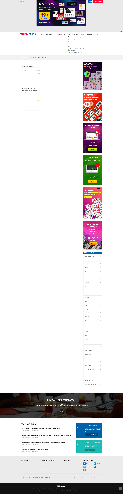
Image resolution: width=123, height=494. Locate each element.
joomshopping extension (93, 373)
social (93, 320)
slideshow (93, 275)
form (93, 346)
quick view (93, 327)
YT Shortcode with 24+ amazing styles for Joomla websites (29, 91)
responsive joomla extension (93, 384)
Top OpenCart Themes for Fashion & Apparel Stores (35, 449)
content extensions (93, 350)
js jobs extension (93, 380)
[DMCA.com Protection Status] (61, 486)
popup (93, 267)
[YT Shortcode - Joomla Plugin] (92, 169)
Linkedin (98, 463)
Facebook (88, 463)
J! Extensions (36, 57)
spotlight (93, 297)
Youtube (88, 470)
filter (93, 324)
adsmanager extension (93, 376)
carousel (93, 282)
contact (93, 305)
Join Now (61, 411)
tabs (93, 286)
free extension (93, 260)
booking (93, 342)
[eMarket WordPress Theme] (92, 106)
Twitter (87, 466)
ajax (93, 263)
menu (93, 271)
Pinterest (98, 466)
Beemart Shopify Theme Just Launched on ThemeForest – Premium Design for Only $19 (43, 442)
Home (31, 57)
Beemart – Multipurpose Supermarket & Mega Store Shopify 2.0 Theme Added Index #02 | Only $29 (46, 435)
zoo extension (93, 365)
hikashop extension (93, 369)
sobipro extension (93, 361)
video (93, 335)
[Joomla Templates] (28, 34)
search (93, 339)
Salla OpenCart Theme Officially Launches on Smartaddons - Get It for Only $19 (41, 428)
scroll (93, 278)
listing (93, 309)
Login (90, 1)
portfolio (93, 301)
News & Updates (26, 430)
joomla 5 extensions (93, 256)
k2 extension (93, 354)
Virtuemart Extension (93, 358)
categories (93, 312)
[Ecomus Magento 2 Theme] (92, 76)
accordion (93, 290)
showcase (93, 316)
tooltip (93, 293)
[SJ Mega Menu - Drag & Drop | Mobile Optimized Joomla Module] (92, 138)
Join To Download (98, 1)
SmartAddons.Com (43, 490)
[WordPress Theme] (92, 202)
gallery (93, 331)
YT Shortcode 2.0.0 (27, 66)
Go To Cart (70, 52)
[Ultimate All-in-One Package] (92, 235)
